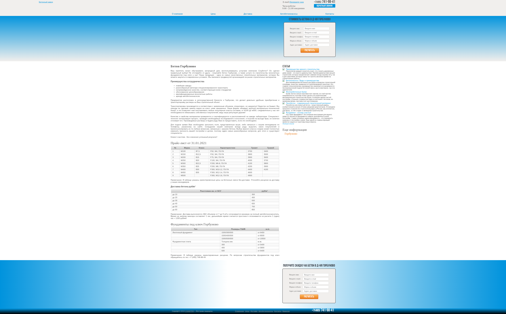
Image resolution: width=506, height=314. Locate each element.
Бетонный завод (188, 6)
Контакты (329, 14)
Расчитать (310, 50)
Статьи (286, 66)
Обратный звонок (325, 6)
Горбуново (291, 133)
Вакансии (286, 311)
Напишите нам (297, 2)
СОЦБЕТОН (189, 311)
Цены (213, 14)
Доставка (248, 14)
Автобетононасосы (289, 14)
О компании (177, 14)
